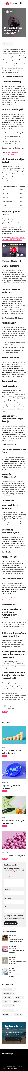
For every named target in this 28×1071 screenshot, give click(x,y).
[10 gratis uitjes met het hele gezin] (5, 949)
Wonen (5, 711)
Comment (7, 877)
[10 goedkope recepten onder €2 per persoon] (5, 938)
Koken (16, 1001)
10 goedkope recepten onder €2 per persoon (16, 940)
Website (6, 907)
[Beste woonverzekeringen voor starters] (14, 805)
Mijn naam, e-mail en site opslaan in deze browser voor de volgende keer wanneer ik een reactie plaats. (14, 916)
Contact (15, 1068)
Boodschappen (8, 993)
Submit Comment (10, 923)
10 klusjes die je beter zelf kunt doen (17, 962)
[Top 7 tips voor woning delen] (14, 840)
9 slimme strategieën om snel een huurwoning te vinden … (13, 238)
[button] (3, 3)
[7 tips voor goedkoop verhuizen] (14, 770)
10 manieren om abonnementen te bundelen (15, 974)
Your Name (7, 889)
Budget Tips (7, 997)
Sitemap (10, 1068)
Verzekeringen (8, 1005)
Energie (19, 997)
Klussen (6, 1001)
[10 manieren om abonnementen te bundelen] (5, 971)
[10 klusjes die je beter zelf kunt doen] (5, 960)
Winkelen (7, 1014)
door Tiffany (12, 935)
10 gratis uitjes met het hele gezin (16, 951)
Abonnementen (8, 989)
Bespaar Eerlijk (7, 1054)
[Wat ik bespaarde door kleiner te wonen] (14, 735)
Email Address (8, 898)
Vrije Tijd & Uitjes (9, 1010)
